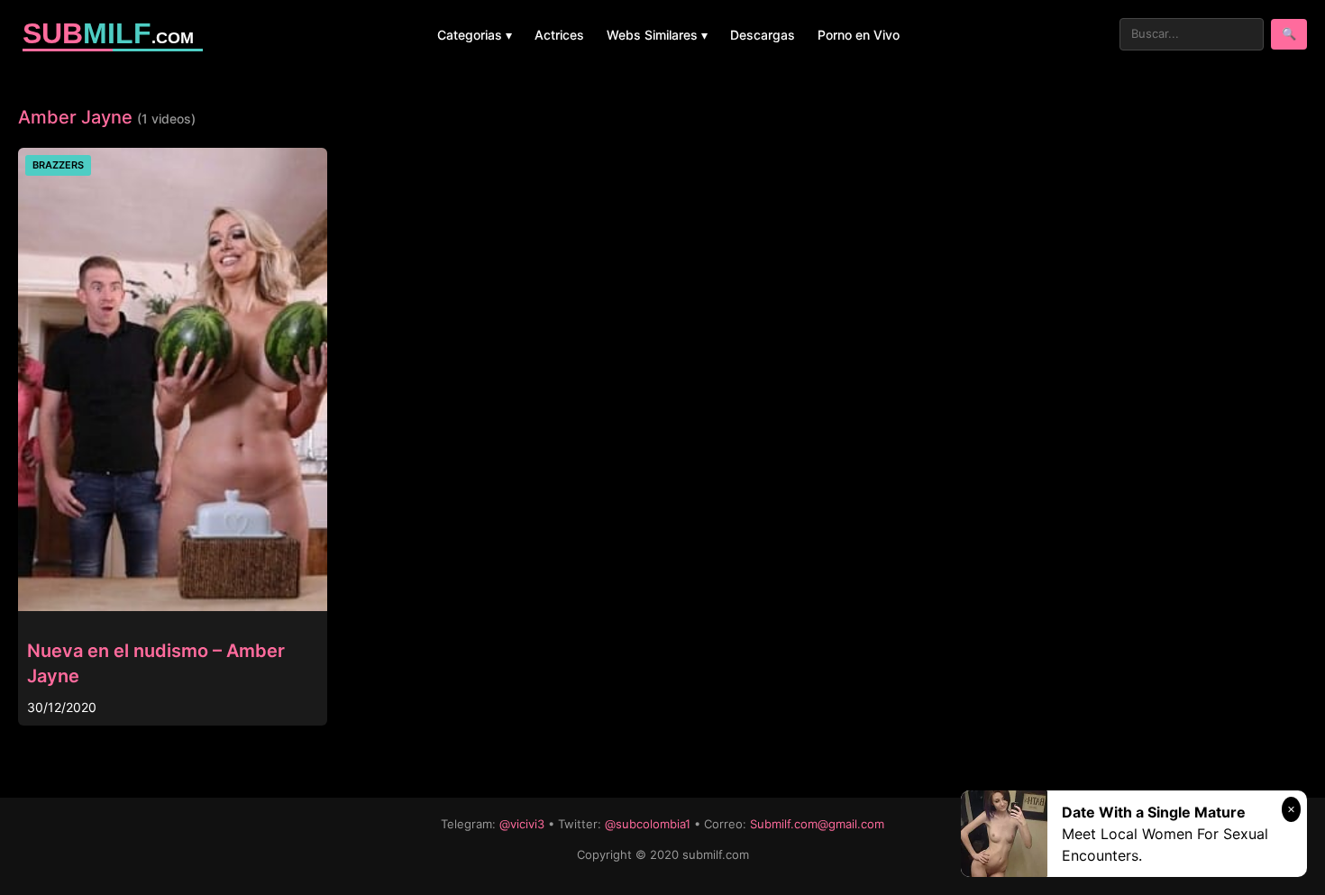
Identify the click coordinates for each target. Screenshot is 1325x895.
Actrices (559, 34)
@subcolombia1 (647, 824)
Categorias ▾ (474, 34)
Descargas (762, 34)
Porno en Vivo (859, 34)
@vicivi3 (521, 824)
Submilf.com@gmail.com (817, 824)
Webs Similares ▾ (657, 34)
